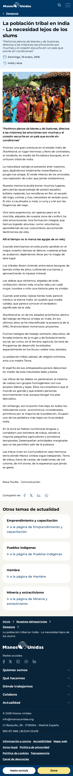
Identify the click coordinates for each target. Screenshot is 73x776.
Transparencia (40, 753)
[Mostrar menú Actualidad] (68, 702)
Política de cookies (16, 753)
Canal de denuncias (16, 759)
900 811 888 (10, 731)
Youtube (26, 662)
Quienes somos (15, 670)
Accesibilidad (42, 741)
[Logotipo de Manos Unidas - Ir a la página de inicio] (17, 6)
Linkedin (34, 662)
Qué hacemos (14, 678)
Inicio (6, 621)
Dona (53, 770)
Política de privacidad (34, 747)
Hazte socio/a (19, 770)
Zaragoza (12, 13)
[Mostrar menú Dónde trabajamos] (68, 686)
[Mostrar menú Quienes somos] (68, 670)
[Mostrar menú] (66, 5)
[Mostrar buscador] (58, 5)
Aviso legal (10, 747)
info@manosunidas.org (18, 719)
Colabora (10, 694)
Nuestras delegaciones (31, 621)
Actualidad (11, 703)
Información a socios (17, 741)
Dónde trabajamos (18, 686)
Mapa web (60, 741)
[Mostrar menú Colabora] (68, 694)
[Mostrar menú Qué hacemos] (68, 678)
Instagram (18, 662)
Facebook (4, 661)
